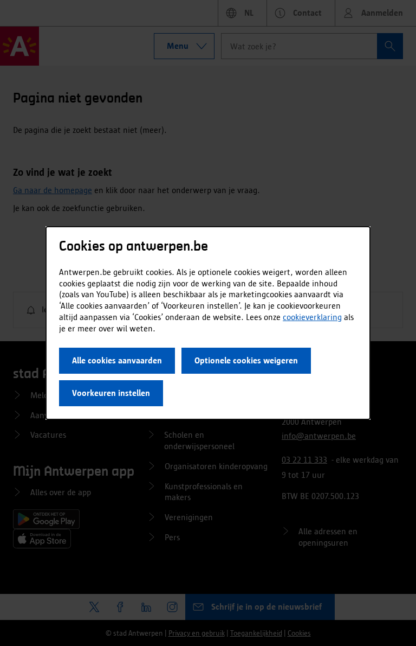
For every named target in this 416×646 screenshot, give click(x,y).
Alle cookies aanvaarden (117, 360)
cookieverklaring (312, 317)
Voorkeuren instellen (111, 393)
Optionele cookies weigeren (246, 360)
